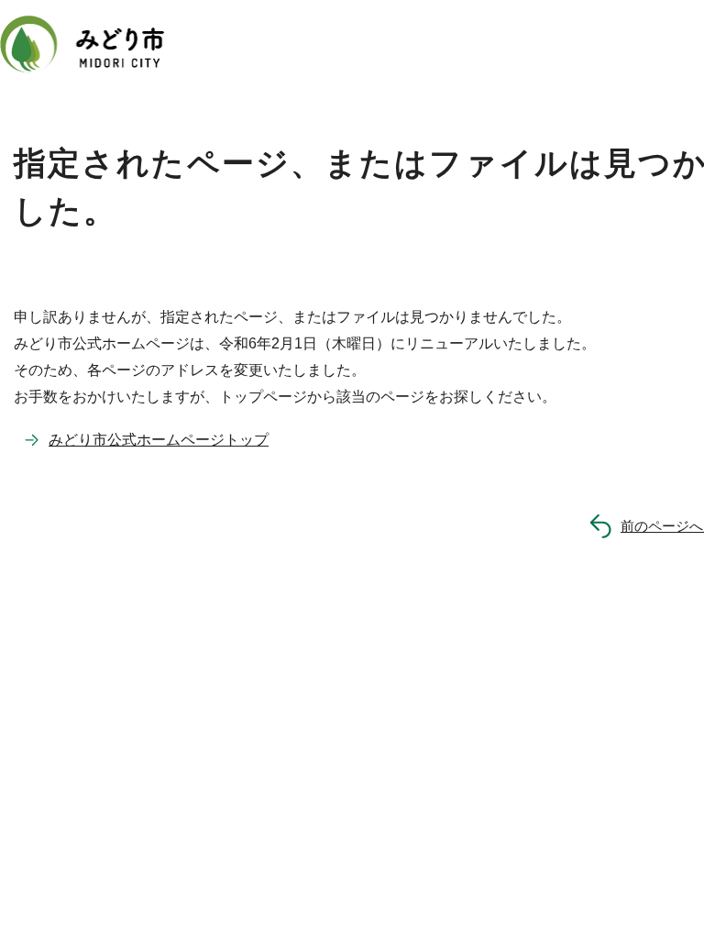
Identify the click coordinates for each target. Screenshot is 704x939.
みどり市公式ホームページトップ (159, 439)
